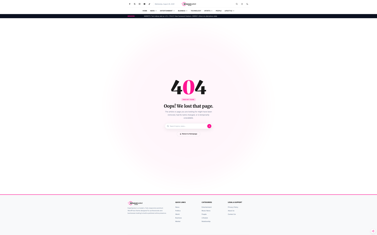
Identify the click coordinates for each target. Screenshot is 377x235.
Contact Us (232, 214)
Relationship (206, 221)
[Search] (237, 4)
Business (178, 218)
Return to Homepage (189, 134)
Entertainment (207, 207)
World (177, 214)
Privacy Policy (233, 207)
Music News (206, 211)
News (177, 207)
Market (177, 221)
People (204, 214)
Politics (178, 211)
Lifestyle (205, 218)
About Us (231, 211)
